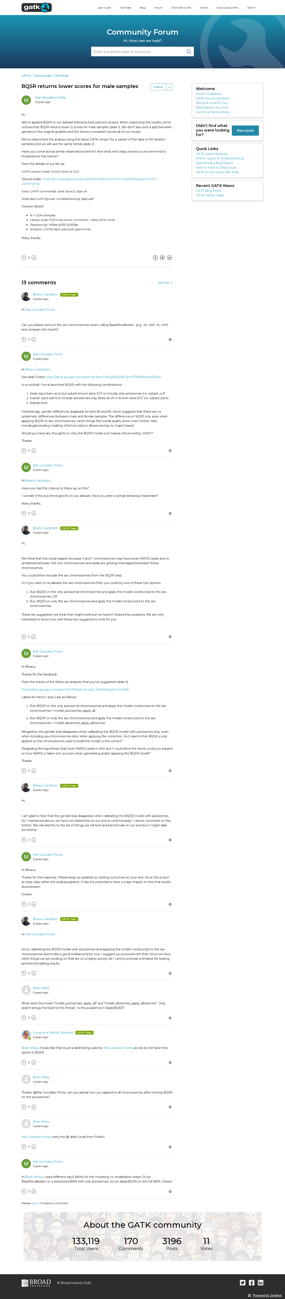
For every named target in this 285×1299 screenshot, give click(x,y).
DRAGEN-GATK (181, 7)
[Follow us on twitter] (243, 1282)
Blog (143, 7)
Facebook (155, 260)
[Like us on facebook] (252, 1282)
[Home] (36, 7)
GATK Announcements (213, 98)
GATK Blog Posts (208, 191)
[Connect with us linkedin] (261, 1282)
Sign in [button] (251, 7)
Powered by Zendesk (267, 1295)
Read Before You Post (212, 107)
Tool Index (125, 7)
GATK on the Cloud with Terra (217, 172)
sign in (35, 1203)
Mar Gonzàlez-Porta (50, 97)
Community (42, 76)
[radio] (23, 258)
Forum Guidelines (209, 94)
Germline (61, 76)
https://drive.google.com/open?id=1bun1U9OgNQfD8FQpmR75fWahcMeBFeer (103, 377)
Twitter (162, 260)
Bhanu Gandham (46, 294)
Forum (158, 7)
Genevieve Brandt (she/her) (53, 1033)
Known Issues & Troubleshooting (220, 158)
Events (204, 7)
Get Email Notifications (213, 112)
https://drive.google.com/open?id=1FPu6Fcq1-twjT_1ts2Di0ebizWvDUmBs (75, 689)
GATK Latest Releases (212, 154)
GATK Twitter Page (210, 195)
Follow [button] (158, 87)
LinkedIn (169, 260)
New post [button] (245, 130)
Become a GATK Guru (212, 103)
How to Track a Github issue (216, 167)
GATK (25, 76)
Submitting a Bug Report (214, 163)
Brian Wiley (41, 988)
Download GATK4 (227, 7)
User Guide (104, 7)
